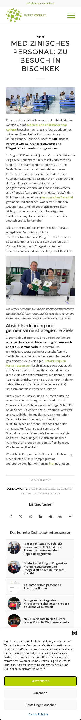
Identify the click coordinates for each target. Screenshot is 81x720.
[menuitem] (69, 15)
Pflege (55, 493)
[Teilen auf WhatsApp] (31, 516)
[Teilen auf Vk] (50, 516)
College (49, 488)
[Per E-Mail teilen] (70, 516)
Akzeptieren (40, 681)
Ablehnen (40, 693)
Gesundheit (65, 488)
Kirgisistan (29, 493)
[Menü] (69, 15)
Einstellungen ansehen (40, 705)
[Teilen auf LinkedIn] (41, 516)
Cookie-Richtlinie (38, 714)
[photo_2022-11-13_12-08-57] (40, 100)
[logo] (33, 15)
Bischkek (35, 488)
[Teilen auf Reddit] (60, 516)
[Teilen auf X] (21, 516)
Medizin (43, 493)
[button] (74, 633)
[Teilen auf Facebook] (11, 516)
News (40, 36)
